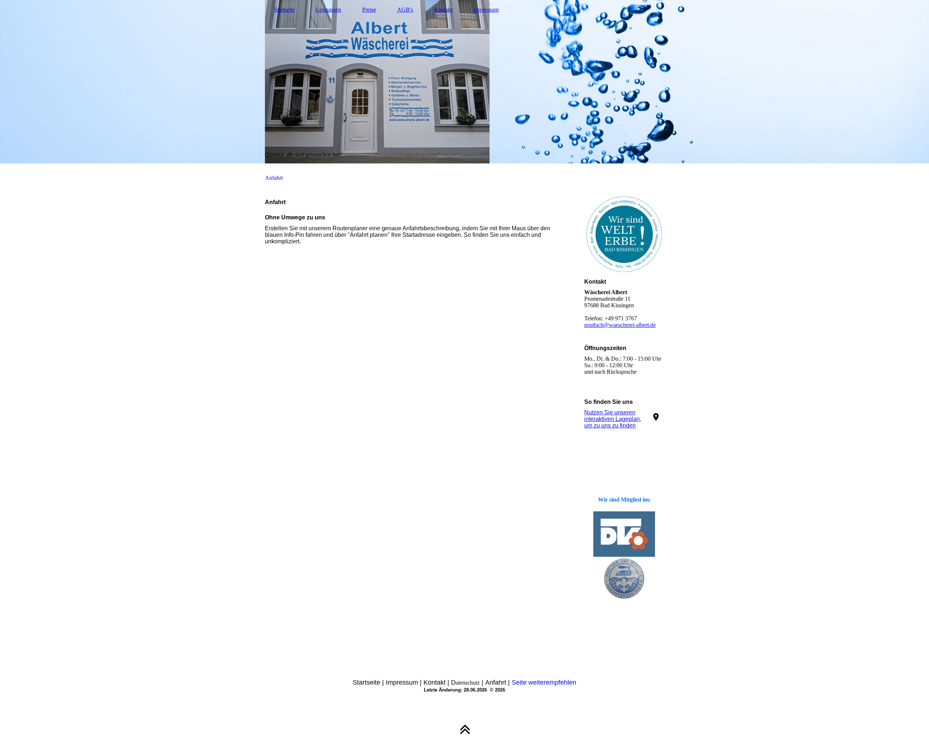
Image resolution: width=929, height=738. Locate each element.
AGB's (405, 10)
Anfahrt (274, 178)
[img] (464, 81)
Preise (369, 10)
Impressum (486, 10)
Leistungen (328, 10)
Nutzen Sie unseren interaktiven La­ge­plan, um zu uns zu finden (612, 419)
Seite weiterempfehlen (544, 682)
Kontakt (443, 10)
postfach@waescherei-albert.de (620, 325)
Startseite (284, 10)
